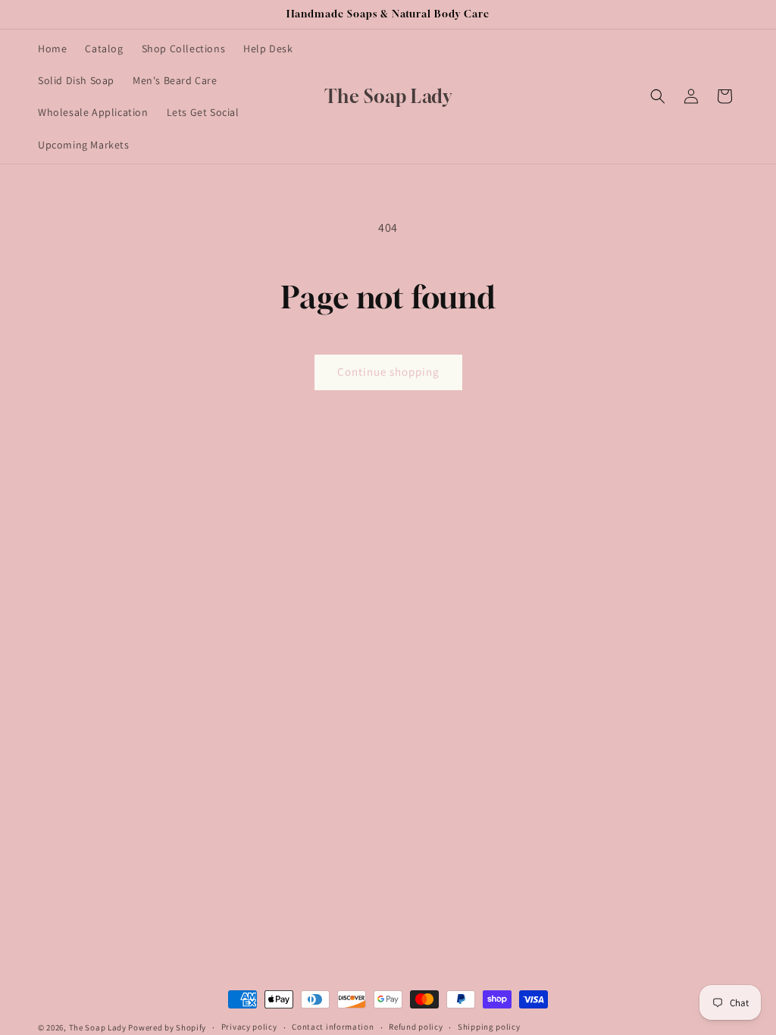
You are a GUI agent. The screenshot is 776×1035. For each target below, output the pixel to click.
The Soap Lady (98, 1027)
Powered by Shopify (167, 1027)
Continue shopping (388, 371)
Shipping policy (489, 1026)
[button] (657, 96)
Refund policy (416, 1026)
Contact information (333, 1026)
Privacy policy (249, 1026)
